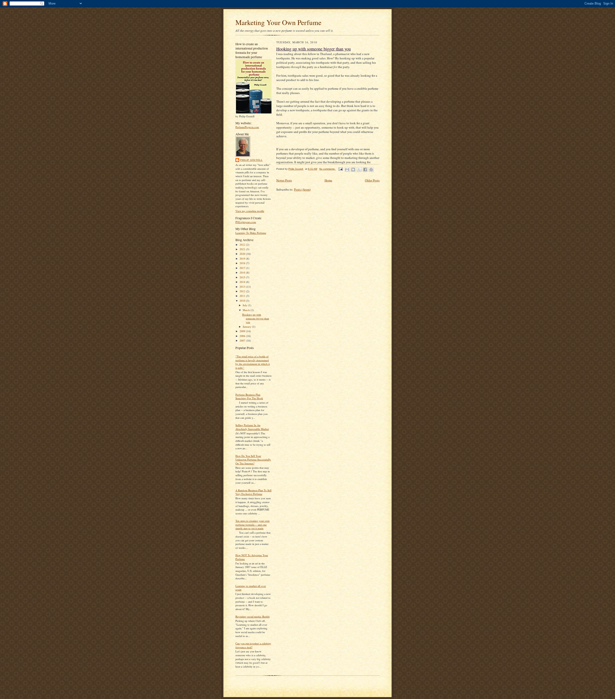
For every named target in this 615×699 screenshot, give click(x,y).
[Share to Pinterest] (371, 169)
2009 (243, 331)
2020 (243, 254)
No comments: (327, 169)
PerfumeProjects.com (247, 127)
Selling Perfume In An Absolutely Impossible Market (252, 427)
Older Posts (372, 180)
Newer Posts (284, 180)
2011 (243, 296)
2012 (243, 291)
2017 (243, 268)
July (245, 305)
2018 (243, 263)
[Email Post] (340, 169)
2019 (243, 258)
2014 (243, 282)
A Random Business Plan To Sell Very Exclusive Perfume (253, 492)
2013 (243, 286)
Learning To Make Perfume (250, 233)
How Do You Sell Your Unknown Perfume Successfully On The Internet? (253, 459)
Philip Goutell (251, 160)
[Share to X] (359, 169)
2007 (243, 340)
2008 (243, 336)
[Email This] (347, 169)
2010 (243, 300)
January (247, 326)
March (247, 310)
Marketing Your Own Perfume (278, 22)
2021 (243, 249)
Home (328, 180)
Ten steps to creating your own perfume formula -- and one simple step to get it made (252, 524)
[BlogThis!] (353, 169)
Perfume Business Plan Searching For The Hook (249, 396)
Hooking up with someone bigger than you (255, 318)
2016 (243, 272)
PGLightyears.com (245, 222)
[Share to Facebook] (365, 169)
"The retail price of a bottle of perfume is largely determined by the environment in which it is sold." (252, 362)
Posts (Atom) (302, 189)
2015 (243, 277)
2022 (243, 244)
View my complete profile (249, 211)
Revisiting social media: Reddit (252, 616)
